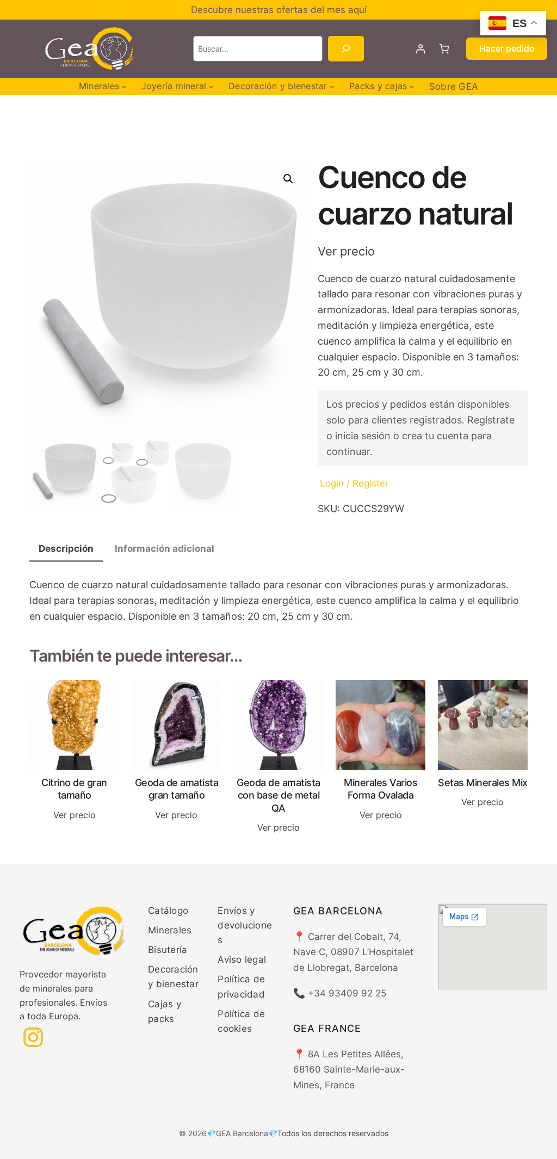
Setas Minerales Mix (483, 782)
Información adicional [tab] (164, 548)
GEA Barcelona (242, 1133)
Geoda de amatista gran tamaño (177, 789)
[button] (288, 179)
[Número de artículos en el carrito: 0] (444, 48)
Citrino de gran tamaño (74, 789)
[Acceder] (420, 48)
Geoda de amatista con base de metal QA (278, 795)
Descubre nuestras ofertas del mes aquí (279, 9)
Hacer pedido (507, 48)
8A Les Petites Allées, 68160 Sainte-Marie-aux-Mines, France (349, 1070)
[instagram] (33, 1037)
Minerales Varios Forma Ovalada (380, 789)
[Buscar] (345, 48)
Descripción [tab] (66, 548)
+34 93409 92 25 (347, 993)
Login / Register (354, 483)
